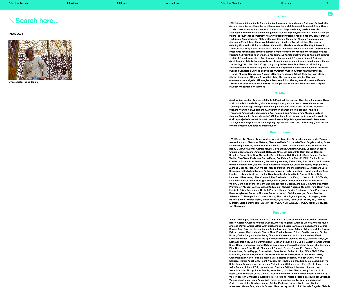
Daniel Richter (264, 245)
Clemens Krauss (297, 238)
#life (306, 45)
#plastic (325, 55)
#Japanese (243, 77)
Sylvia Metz (283, 199)
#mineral (276, 48)
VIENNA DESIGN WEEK (294, 203)
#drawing (271, 36)
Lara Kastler (280, 174)
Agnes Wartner (263, 139)
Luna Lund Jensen (238, 180)
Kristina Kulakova (249, 174)
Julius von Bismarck (280, 273)
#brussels (303, 103)
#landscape (290, 45)
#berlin (241, 103)
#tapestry (316, 61)
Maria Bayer (288, 180)
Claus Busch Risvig (258, 238)
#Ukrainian (244, 87)
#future (277, 42)
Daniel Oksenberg (245, 245)
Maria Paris (302, 180)
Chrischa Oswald (296, 149)
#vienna (233, 125)
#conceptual (235, 32)
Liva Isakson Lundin (288, 280)
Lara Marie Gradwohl (299, 174)
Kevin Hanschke (312, 171)
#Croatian (279, 71)
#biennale (294, 26)
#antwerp (258, 100)
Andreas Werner (237, 226)
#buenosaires (316, 103)
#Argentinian (287, 67)
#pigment (315, 55)
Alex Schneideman (297, 139)
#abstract (239, 23)
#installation (263, 45)
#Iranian (306, 74)
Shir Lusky (282, 196)
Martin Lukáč (295, 286)
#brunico (293, 103)
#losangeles (244, 116)
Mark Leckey (280, 286)
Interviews (72, 3)
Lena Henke (244, 280)
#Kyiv (271, 113)
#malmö (265, 116)
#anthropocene (280, 23)
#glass (304, 42)
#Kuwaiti (264, 77)
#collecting (295, 29)
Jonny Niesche (309, 270)
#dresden (284, 106)
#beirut (233, 103)
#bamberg (304, 100)
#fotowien (234, 42)
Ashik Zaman (289, 145)
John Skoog (247, 270)
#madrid (256, 116)
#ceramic (258, 29)
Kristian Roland (296, 277)
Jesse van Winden (258, 168)
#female (281, 39)
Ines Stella (300, 261)
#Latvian (273, 77)
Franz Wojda (287, 254)
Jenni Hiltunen (287, 264)
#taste (325, 61)
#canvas (248, 29)
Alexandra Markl (237, 142)
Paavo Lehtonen (277, 190)
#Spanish (293, 83)
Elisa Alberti (253, 248)
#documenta (244, 36)
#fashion (271, 39)
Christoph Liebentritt (288, 152)
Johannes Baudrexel (296, 168)
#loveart (320, 45)
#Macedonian (298, 77)
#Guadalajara (257, 110)
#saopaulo (319, 119)
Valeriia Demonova (250, 203)
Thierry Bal (309, 199)
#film (321, 39)
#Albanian (252, 67)
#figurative (312, 39)
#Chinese (255, 71)
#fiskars (233, 110)
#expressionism (250, 39)
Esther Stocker (295, 251)
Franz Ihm (274, 254)
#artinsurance (236, 26)
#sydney (271, 122)
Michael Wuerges (291, 187)
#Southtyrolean (279, 83)
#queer (282, 58)
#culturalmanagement (266, 32)
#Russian (321, 80)
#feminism (291, 39)
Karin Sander (298, 273)
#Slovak (244, 83)
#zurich (272, 125)
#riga (286, 119)
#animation (265, 23)
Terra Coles (296, 199)
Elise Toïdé (243, 158)
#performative (276, 55)
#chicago (248, 106)
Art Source (274, 145)
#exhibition (235, 39)
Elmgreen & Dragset (271, 248)
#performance (261, 55)
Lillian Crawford (262, 177)
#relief (289, 58)
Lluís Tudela (321, 177)
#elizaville (308, 106)
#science (317, 58)
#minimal (287, 48)
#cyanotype (294, 32)
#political (234, 58)
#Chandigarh (236, 106)
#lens (286, 113)
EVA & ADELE (312, 251)
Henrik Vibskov (268, 261)
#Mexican (311, 77)
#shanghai (234, 122)
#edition (299, 36)
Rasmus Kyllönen (238, 193)
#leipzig (278, 113)
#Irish (314, 74)
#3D (231, 23)
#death (304, 32)
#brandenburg (252, 103)
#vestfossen (322, 122)
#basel (326, 100)
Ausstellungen (173, 3)
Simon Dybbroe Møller (249, 199)
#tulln (297, 122)
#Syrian (321, 83)
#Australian (300, 67)
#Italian (233, 77)
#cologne (258, 106)
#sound (269, 61)
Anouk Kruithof (270, 229)
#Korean (254, 77)
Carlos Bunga (244, 235)
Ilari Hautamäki (285, 261)
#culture (282, 32)
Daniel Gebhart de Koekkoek (281, 242)
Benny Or (234, 149)
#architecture (296, 23)
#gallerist (286, 42)
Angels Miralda (314, 142)
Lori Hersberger (308, 280)
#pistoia (260, 119)
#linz (301, 113)
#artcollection (322, 23)
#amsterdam (245, 100)
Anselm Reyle (286, 229)
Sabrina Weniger (296, 193)
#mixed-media (322, 48)
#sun (294, 61)
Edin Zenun (307, 245)
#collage (284, 29)
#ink (254, 45)
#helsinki (313, 110)
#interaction (277, 45)
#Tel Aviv (289, 122)
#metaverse (265, 48)
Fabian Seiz (248, 254)
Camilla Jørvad (264, 149)
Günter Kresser (303, 164)
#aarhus (233, 100)
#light (312, 45)
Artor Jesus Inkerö (313, 229)
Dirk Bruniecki (294, 155)
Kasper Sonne (314, 273)
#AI (247, 23)
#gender (296, 42)
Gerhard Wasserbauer (282, 164)
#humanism (315, 42)
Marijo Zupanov (288, 184)
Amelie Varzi (298, 142)
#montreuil (286, 116)
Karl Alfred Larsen (252, 171)
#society (245, 61)
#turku (304, 122)
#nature (279, 52)
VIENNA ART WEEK (271, 203)
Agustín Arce (279, 139)
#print (264, 58)
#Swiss (313, 83)
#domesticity (258, 36)
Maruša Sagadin (312, 286)
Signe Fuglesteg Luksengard (304, 196)
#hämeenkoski (288, 110)
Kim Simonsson (250, 277)
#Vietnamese (258, 87)
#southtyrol (247, 122)
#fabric (262, 39)
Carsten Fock (260, 235)
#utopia (292, 64)
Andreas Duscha (264, 223)
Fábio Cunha (310, 158)
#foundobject (247, 42)
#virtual (308, 64)
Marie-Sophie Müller (248, 184)
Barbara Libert (319, 145)
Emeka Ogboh (291, 248)
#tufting (261, 64)
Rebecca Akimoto (258, 193)
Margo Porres (274, 180)
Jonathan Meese (292, 270)
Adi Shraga (248, 139)
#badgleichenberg (288, 100)
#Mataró (275, 116)
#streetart (286, 61)
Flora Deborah (256, 161)
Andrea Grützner (245, 223)
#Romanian (310, 80)
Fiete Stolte (261, 254)
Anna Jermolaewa (302, 226)
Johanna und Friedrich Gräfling (276, 267)
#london (233, 116)
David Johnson (278, 155)
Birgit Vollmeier (284, 232)
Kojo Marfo (280, 277)
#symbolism (304, 61)
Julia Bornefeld (245, 273)
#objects (233, 55)
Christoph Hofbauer (265, 152)
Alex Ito (283, 219)
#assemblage (252, 26)
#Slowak (265, 83)
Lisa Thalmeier (278, 177)
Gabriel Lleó (301, 254)
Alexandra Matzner (257, 142)
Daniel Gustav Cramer (310, 242)
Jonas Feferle (262, 270)
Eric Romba (306, 248)
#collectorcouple (310, 29)
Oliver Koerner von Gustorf (254, 190)
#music (260, 52)
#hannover (302, 110)
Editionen (122, 3)
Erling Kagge (250, 251)
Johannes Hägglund (304, 267)
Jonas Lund (276, 270)
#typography (272, 64)
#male (232, 48)
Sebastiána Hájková (264, 196)
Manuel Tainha (269, 283)
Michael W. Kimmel (270, 187)
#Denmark (314, 32)
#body (232, 29)
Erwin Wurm (280, 251)
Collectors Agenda (18, 3)
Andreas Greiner (302, 223)
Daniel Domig (258, 242)
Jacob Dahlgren (244, 264)
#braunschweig (269, 103)
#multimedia (248, 52)
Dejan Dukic (279, 245)
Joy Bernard (314, 168)
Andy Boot (267, 226)
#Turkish (233, 87)
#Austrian (312, 67)
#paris (252, 119)
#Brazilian (323, 67)
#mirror (310, 48)
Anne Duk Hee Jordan (249, 229)
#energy (309, 36)
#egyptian (316, 71)
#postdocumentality (249, 58)
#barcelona (316, 100)
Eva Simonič (295, 158)
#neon (287, 52)
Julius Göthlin (261, 273)
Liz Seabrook (307, 177)
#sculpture (234, 61)
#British (233, 71)
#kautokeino (260, 113)
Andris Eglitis (254, 226)
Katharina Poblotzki (274, 171)
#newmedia (298, 52)
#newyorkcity (320, 116)
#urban (283, 64)
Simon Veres (269, 199)
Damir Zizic (246, 155)
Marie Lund (304, 283)
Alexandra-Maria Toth (280, 142)
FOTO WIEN (295, 161)
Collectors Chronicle (231, 3)
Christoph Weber (238, 238)
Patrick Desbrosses (298, 190)
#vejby (311, 122)
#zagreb (263, 125)
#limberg (294, 113)
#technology (235, 64)
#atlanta (268, 100)
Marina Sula (248, 286)
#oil (241, 55)
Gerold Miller (315, 254)
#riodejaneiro (297, 119)
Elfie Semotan (322, 245)
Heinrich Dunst (305, 258)
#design (324, 32)
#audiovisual (282, 26)
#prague (279, 119)
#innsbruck (248, 113)
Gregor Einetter (237, 258)
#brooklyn (282, 103)
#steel (277, 61)
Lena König (258, 280)
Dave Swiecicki (261, 155)
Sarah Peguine (314, 193)
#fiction (302, 39)
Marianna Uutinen (287, 283)
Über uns (286, 3)
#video (300, 64)
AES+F (274, 219)
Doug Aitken (293, 245)
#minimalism (299, 48)
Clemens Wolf (314, 238)
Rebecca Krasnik (278, 193)
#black (324, 26)
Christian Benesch (316, 149)
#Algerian (263, 67)
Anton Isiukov (261, 145)
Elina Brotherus (237, 248)
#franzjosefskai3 (264, 42)
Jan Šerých (259, 264)
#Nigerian (251, 80)
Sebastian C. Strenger (241, 196)
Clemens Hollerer (278, 238)
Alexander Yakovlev (318, 139)
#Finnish (233, 74)
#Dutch (307, 71)
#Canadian (243, 71)
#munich (308, 116)
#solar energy (258, 61)
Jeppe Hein (322, 264)
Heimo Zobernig (287, 258)
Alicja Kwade (295, 219)
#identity (233, 45)
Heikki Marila (271, 258)
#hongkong (235, 113)
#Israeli (321, 74)
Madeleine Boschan (250, 283)
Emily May (255, 158)
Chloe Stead (279, 149)
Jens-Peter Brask (305, 264)
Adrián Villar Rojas (238, 219)
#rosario (308, 119)
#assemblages (267, 26)
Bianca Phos (268, 232)
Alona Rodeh (309, 219)
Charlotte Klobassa (279, 235)
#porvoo (269, 119)
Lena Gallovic (318, 174)
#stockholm (259, 122)
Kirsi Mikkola (267, 277)
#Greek (297, 74)
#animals (254, 23)
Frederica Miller (245, 164)
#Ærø (276, 100)
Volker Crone (315, 203)
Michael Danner (251, 187)
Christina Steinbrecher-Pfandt (306, 235)
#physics (304, 55)
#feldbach (319, 106)
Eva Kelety (282, 158)
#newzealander (237, 80)
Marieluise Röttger (269, 184)
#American (274, 67)
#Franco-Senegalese (250, 74)
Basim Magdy (253, 232)
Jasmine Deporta (238, 168)
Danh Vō (244, 242)
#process (272, 58)
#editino (290, 36)
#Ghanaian (287, 74)
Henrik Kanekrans (249, 261)
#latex (300, 45)
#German (276, 74)
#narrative (269, 52)
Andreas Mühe (320, 223)
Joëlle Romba (236, 267)
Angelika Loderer (283, 226)
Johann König (252, 267)
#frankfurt (243, 110)
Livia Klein (293, 177)
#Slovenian (254, 83)
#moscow (298, 116)
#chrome (268, 29)
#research (298, 58)
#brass (240, 29)
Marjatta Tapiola (264, 286)
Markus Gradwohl (306, 184)
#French (266, 74)
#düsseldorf (296, 106)
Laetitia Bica (266, 174)
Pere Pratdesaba (318, 190)
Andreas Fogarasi (283, 223)
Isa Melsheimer (316, 261)
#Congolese (267, 71)
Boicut (296, 232)
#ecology (281, 36)
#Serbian (234, 83)
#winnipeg (253, 125)
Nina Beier (317, 187)
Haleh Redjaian (255, 258)
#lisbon (309, 113)
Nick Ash (305, 187)
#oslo (232, 119)
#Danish (298, 71)
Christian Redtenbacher (241, 152)
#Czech (289, 71)
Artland (298, 229)
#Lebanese (285, 77)
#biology (315, 26)
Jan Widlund (272, 264)
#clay (277, 29)
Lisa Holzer (270, 280)
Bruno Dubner (247, 149)
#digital (233, 36)
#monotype (235, 52)
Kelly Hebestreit (294, 171)
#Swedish (303, 83)
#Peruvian (275, 80)
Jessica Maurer (276, 168)
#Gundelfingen (272, 110)
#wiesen (242, 125)
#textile (253, 64)
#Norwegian (263, 80)
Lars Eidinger (312, 277)
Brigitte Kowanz (310, 232)
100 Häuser (235, 139)
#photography (292, 55)
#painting (248, 55)
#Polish (285, 80)
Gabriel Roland (262, 164)
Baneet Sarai (304, 145)
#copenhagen (271, 106)
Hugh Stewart (320, 164)
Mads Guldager (258, 180)
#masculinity (243, 48)
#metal (254, 48)
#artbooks (309, 23)
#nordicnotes (311, 52)
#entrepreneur (321, 36)
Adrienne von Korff (259, 219)
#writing (317, 64)
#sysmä (280, 122)
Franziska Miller (311, 161)
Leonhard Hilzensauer (240, 177)
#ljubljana (318, 113)
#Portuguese (296, 80)
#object (323, 52)
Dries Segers (310, 155)
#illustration (245, 45)
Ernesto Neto (265, 251)
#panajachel (242, 119)
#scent (308, 58)
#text (245, 64)
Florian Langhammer (276, 161)
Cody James (306, 152)
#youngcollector (237, 67)
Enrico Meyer (268, 158)
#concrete (248, 32)
